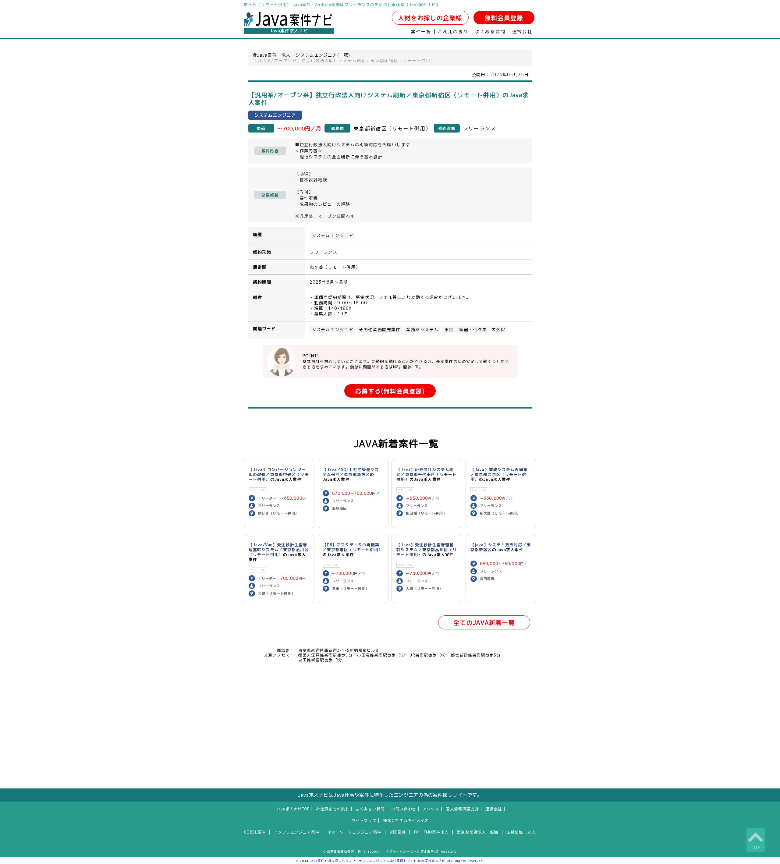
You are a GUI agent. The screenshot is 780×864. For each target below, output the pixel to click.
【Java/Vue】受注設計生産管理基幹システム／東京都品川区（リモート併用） (279, 549)
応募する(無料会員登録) (389, 391)
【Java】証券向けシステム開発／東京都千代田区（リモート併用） (426, 474)
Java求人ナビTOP (293, 808)
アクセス (431, 808)
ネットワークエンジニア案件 (354, 832)
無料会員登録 (504, 18)
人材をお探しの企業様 (430, 18)
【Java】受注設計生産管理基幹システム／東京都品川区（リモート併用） (426, 549)
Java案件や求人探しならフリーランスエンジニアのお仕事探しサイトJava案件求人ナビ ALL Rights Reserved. (397, 860)
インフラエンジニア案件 (296, 832)
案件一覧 (421, 31)
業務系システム (422, 329)
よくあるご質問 (370, 808)
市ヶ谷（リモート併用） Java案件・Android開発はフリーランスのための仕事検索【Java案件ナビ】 (342, 4)
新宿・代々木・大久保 (482, 329)
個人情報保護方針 (462, 808)
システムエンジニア (332, 235)
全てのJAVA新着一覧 (484, 622)
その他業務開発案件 (379, 329)
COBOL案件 (254, 832)
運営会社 (522, 31)
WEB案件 (397, 832)
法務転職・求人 (520, 832)
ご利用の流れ (453, 31)
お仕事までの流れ (332, 808)
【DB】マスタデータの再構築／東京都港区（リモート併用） (353, 547)
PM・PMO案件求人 (431, 832)
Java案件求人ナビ (289, 31)
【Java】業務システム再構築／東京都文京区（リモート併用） (499, 474)
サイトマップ (364, 820)
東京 (448, 329)
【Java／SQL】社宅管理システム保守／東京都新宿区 (351, 472)
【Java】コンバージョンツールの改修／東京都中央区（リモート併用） (279, 474)
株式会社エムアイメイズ (406, 820)
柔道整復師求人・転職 (477, 832)
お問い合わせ (403, 808)
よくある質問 (490, 31)
